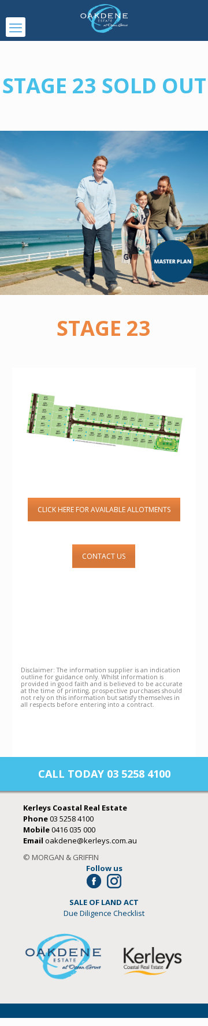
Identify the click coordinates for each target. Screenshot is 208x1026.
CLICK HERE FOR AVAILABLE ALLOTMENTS (104, 509)
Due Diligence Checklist (104, 913)
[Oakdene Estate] (104, 17)
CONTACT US (103, 556)
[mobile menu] (15, 27)
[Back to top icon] (184, 1002)
